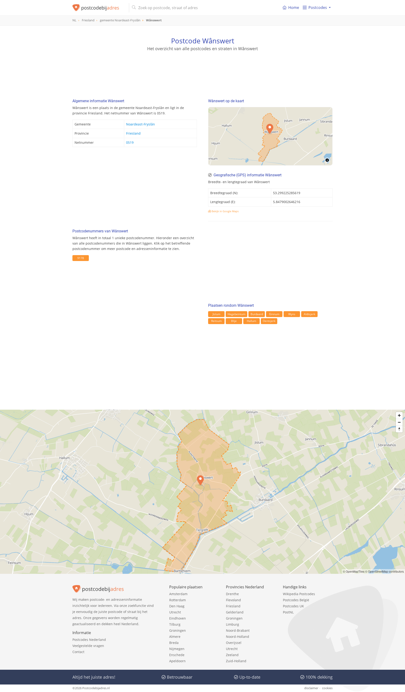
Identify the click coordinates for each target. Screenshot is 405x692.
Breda (174, 642)
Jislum (216, 314)
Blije (234, 321)
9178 (80, 258)
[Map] (270, 136)
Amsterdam (178, 594)
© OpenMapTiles (353, 571)
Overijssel (233, 642)
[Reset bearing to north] (399, 429)
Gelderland (235, 612)
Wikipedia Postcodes (299, 594)
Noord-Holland (237, 636)
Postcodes (318, 7)
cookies (327, 688)
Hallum (251, 321)
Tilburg (174, 624)
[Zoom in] (399, 415)
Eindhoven (177, 618)
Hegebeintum (236, 314)
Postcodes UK (293, 606)
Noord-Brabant (238, 630)
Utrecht (175, 612)
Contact (78, 652)
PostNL (288, 612)
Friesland (133, 133)
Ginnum (274, 314)
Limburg (232, 624)
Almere (174, 636)
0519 (130, 142)
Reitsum (216, 321)
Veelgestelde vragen (88, 645)
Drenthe (232, 594)
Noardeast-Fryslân (140, 124)
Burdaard (257, 314)
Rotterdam (177, 600)
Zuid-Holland (236, 661)
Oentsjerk (269, 321)
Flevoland (233, 600)
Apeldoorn (177, 661)
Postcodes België (296, 600)
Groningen (177, 630)
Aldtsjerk (309, 314)
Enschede (176, 655)
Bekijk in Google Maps (225, 211)
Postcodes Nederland (89, 639)
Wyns (291, 314)
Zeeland (232, 655)
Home (293, 7)
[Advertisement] (202, 72)
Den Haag (176, 606)
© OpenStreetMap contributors (384, 571)
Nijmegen (176, 649)
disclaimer (311, 688)
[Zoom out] (399, 422)
